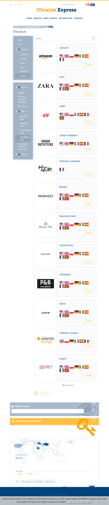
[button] (92, 4)
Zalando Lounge (68, 333)
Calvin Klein (66, 245)
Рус (15, 4)
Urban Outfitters (68, 135)
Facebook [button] (26, 481)
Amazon (64, 47)
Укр (11, 4)
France (23, 76)
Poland (23, 59)
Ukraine (18, 458)
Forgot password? (54, 433)
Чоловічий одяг (24, 138)
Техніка (24, 154)
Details (88, 64)
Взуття (23, 87)
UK (19, 44)
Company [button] (78, 18)
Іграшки (21, 92)
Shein (62, 303)
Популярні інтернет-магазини (22, 146)
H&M (62, 106)
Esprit (62, 358)
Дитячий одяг (23, 117)
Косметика (22, 106)
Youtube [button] (51, 481)
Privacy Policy (61, 495)
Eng (19, 4)
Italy (22, 67)
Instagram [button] (39, 481)
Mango (63, 187)
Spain (22, 63)
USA (20, 40)
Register (54, 430)
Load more (69, 385)
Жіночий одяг (23, 124)
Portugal (23, 71)
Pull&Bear (65, 274)
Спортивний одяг (25, 131)
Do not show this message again (79, 502)
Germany (24, 54)
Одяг (23, 111)
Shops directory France (32, 27)
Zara (61, 77)
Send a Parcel (50, 18)
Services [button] (37, 18)
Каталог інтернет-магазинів (22, 99)
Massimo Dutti (67, 216)
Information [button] (65, 18)
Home (29, 18)
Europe (24, 49)
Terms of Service (48, 495)
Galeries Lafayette (69, 161)
